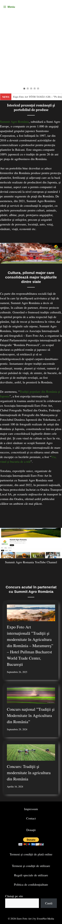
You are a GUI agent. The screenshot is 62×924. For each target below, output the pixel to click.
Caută (48, 903)
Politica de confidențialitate (31, 884)
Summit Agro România (14, 121)
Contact (31, 818)
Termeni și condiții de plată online (31, 854)
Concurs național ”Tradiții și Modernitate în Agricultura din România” (31, 715)
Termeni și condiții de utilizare (31, 866)
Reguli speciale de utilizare (31, 875)
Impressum (31, 809)
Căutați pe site (14, 896)
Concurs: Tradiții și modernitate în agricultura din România (29, 773)
